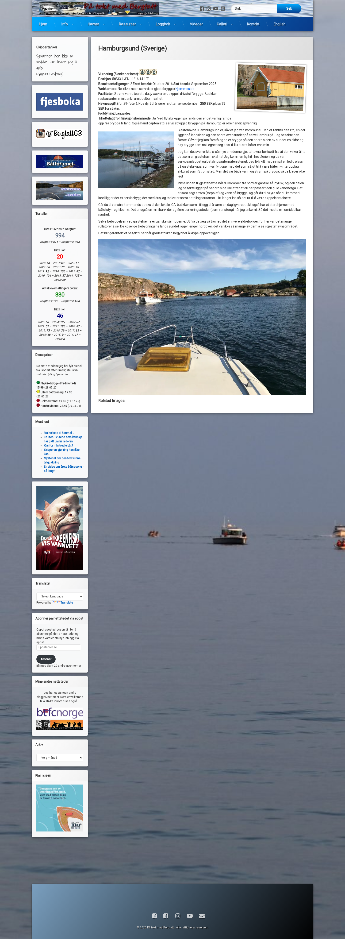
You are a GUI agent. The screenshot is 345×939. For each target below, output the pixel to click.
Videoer (196, 24)
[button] (136, 159)
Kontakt (253, 24)
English (279, 24)
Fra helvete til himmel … (59, 433)
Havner (93, 24)
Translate (67, 602)
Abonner (46, 659)
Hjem (43, 24)
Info (64, 24)
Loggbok (163, 24)
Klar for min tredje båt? (58, 445)
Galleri (222, 24)
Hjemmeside (185, 89)
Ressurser (127, 24)
